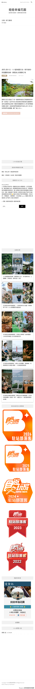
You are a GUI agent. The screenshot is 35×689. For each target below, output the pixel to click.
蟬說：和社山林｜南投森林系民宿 (10, 171)
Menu (5, 2)
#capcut (23, 196)
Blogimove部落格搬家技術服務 (26, 688)
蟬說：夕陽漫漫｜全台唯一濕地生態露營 (12, 175)
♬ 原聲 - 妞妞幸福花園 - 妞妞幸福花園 (11, 201)
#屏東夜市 (16, 198)
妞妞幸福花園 (17, 9)
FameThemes (11, 684)
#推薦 (26, 196)
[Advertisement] (17, 48)
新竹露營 (4, 75)
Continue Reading (13, 113)
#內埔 (12, 198)
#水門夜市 (7, 198)
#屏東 (29, 196)
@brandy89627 (5, 184)
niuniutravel (13, 75)
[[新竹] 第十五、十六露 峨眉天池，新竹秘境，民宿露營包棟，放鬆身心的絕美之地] (17, 87)
